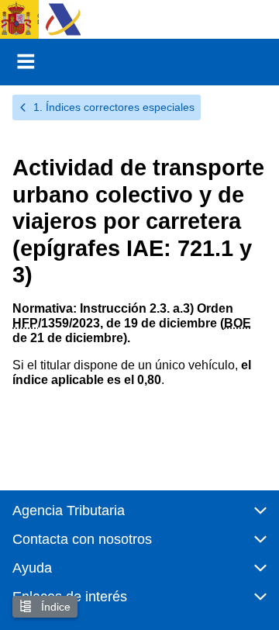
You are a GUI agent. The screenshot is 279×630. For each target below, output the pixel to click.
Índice (54, 607)
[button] (139, 517)
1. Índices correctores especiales (114, 107)
